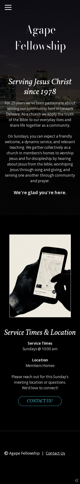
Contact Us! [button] (40, 401)
